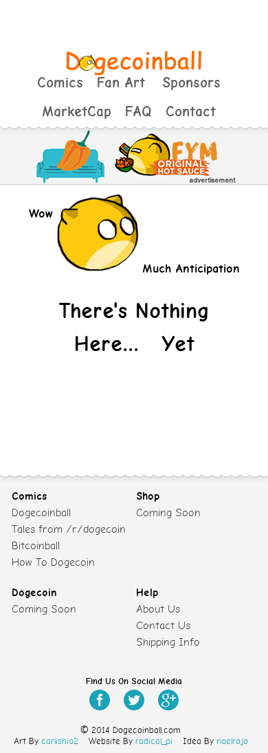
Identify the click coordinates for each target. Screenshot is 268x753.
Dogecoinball (41, 512)
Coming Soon (168, 512)
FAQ (138, 112)
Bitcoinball (36, 545)
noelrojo (232, 741)
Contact (191, 112)
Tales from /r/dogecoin (69, 529)
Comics (60, 83)
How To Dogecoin (53, 562)
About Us (158, 609)
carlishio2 (59, 741)
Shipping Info (168, 642)
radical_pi (153, 741)
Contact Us (163, 625)
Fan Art (121, 83)
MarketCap (76, 112)
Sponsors (191, 83)
